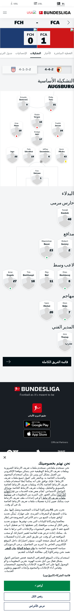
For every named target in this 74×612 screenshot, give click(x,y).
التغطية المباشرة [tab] (63, 53)
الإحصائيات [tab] (21, 53)
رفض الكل (36, 596)
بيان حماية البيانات (26, 548)
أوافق (40, 585)
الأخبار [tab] (47, 53)
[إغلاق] (4, 457)
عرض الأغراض (37, 606)
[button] (4, 12)
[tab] (54, 70)
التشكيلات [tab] (35, 53)
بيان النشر (10, 548)
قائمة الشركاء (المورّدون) (56, 575)
